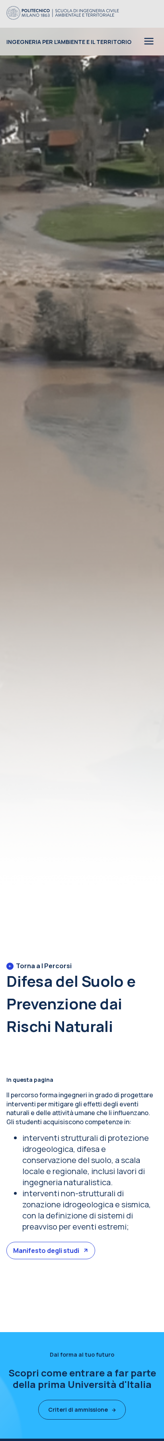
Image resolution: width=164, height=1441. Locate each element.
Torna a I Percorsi (44, 966)
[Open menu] (149, 41)
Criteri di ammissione (78, 1409)
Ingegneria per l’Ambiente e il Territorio (68, 42)
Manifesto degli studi (46, 1250)
